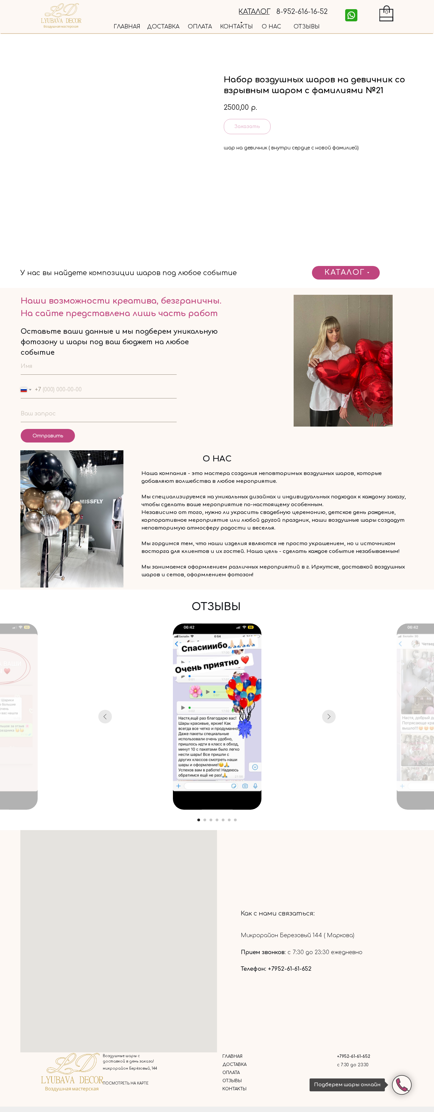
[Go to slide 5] (223, 820)
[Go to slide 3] (211, 820)
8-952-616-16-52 (302, 12)
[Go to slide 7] (235, 820)
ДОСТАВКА (163, 27)
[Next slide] (329, 716)
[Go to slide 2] (204, 820)
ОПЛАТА (200, 27)
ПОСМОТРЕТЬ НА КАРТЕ (126, 1083)
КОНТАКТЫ (236, 27)
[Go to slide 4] (217, 820)
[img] (351, 15)
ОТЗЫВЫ (307, 27)
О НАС (271, 27)
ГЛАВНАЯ (127, 27)
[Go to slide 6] (229, 820)
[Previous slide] (105, 716)
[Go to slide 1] (198, 820)
